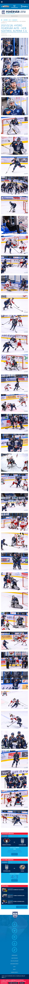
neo (4, 977)
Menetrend (15, 16)
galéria (6, 20)
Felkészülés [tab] (4, 836)
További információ (13, 982)
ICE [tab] (9, 836)
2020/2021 (14, 20)
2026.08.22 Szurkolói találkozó (16, 889)
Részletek (14, 854)
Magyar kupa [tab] (15, 836)
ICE (10, 20)
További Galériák (21, 906)
